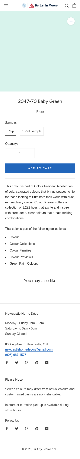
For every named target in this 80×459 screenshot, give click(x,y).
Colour (14, 237)
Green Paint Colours (24, 263)
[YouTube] (46, 362)
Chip (10, 131)
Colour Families (20, 250)
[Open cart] (74, 5)
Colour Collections (22, 244)
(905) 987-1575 (15, 355)
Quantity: (11, 143)
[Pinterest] (36, 362)
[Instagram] (26, 362)
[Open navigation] (6, 5)
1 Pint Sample (31, 131)
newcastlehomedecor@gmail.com (29, 349)
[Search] (67, 6)
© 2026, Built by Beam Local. (40, 449)
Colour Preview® (21, 257)
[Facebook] (6, 362)
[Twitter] (16, 362)
